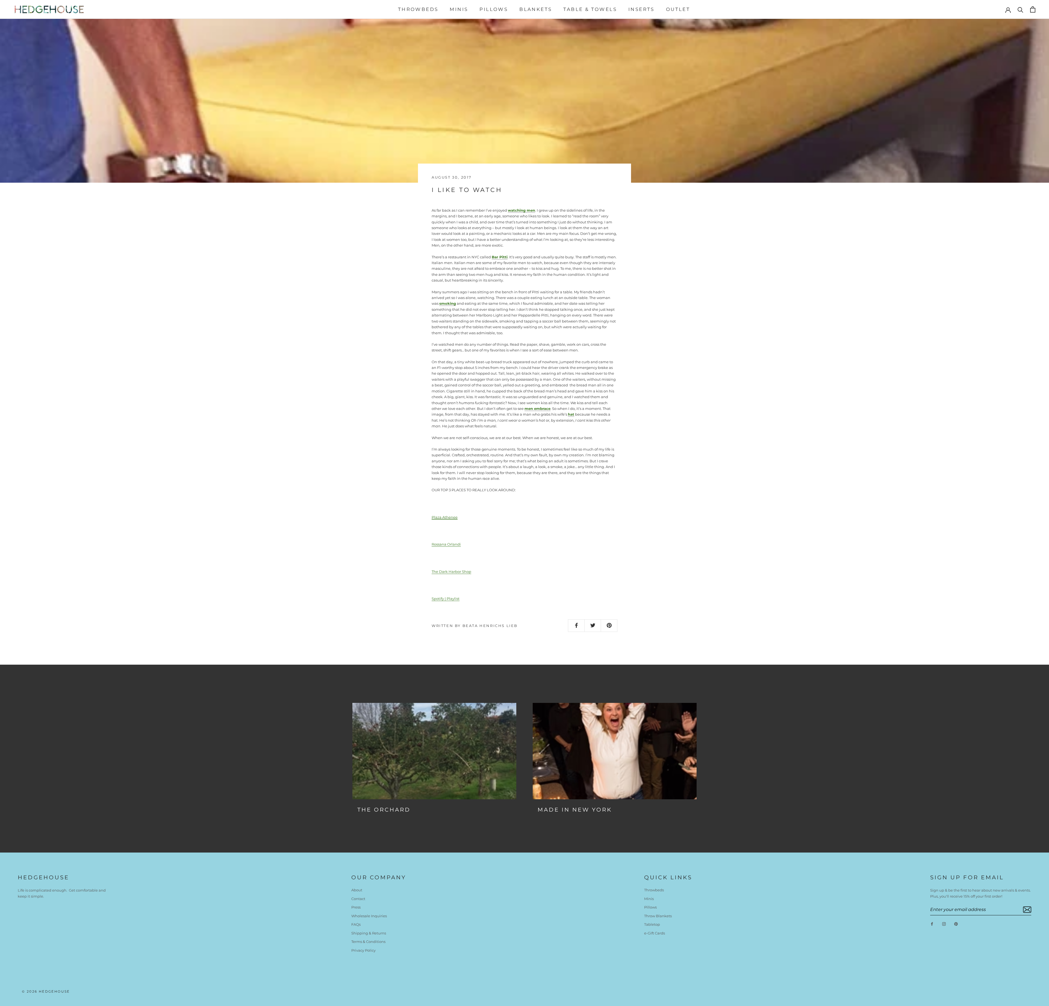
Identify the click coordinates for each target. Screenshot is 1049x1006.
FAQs (356, 924)
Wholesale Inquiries (369, 916)
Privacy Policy (363, 950)
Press (356, 907)
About (356, 890)
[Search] (1020, 9)
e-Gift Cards (654, 933)
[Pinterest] (956, 924)
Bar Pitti (500, 257)
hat (571, 414)
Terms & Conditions (368, 941)
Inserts (641, 9)
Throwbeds (418, 9)
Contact (358, 898)
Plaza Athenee (445, 517)
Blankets (535, 9)
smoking (447, 303)
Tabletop (652, 924)
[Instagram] (944, 924)
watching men (521, 210)
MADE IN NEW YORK (575, 809)
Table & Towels (590, 9)
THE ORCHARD (384, 809)
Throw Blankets (658, 916)
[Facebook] (932, 924)
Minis (459, 9)
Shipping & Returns (368, 933)
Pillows (493, 9)
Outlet (678, 9)
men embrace (537, 408)
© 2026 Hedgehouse (46, 991)
